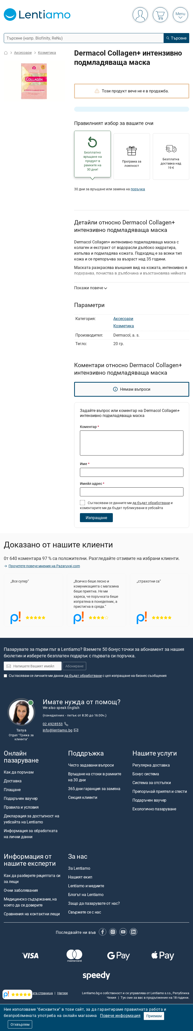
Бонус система (145, 774)
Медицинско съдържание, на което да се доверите (30, 902)
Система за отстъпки (151, 782)
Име (84, 463)
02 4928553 (53, 724)
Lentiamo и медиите (86, 886)
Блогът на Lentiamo (86, 895)
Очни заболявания (21, 890)
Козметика (47, 52)
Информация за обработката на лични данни (31, 834)
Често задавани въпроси (91, 765)
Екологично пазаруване (154, 809)
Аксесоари (23, 52)
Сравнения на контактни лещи (32, 914)
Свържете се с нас (84, 912)
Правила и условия (21, 807)
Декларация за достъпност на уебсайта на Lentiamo (31, 819)
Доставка (13, 781)
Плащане (12, 790)
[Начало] (6, 52)
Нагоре (62, 993)
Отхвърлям (20, 1024)
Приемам (154, 1015)
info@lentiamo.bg (58, 730)
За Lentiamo (79, 868)
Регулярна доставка (151, 765)
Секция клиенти (82, 797)
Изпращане (96, 517)
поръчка (138, 189)
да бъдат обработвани (151, 502)
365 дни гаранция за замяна (94, 788)
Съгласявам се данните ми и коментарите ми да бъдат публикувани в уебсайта (126, 505)
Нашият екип (80, 877)
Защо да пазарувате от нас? (94, 903)
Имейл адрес (92, 483)
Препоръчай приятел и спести (159, 791)
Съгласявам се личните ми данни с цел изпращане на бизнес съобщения (88, 675)
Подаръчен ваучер (21, 798)
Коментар (89, 426)
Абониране (74, 666)
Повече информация (120, 1015)
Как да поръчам (19, 772)
